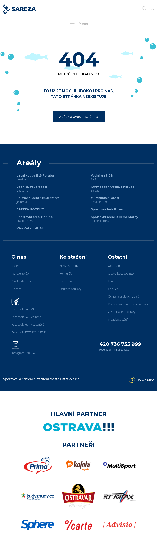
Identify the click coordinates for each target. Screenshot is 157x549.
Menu (83, 23)
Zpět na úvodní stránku (78, 117)
